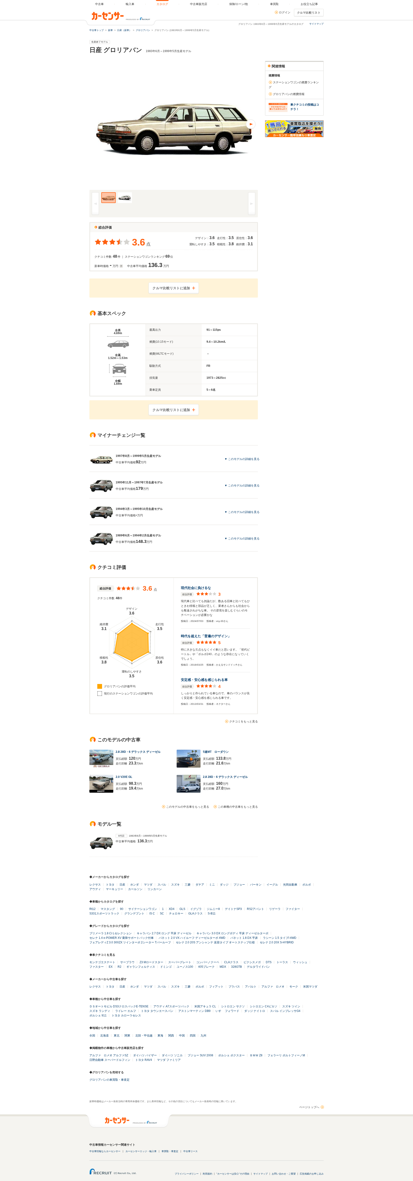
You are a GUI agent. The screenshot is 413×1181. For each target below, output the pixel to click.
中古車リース (190, 1151)
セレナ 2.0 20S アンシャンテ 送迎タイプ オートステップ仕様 (215, 942)
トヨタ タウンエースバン (157, 1011)
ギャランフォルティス (140, 966)
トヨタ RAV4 (143, 1059)
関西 (171, 1035)
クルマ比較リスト (309, 12)
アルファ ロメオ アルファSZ (108, 1055)
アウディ (95, 889)
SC (162, 913)
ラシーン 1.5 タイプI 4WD (279, 937)
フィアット (216, 986)
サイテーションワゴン (142, 909)
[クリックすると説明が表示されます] (120, 266)
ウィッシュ (300, 962)
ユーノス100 (185, 966)
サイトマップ (316, 23)
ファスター (96, 966)
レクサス (95, 884)
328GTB (236, 966)
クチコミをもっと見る (243, 721)
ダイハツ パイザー (145, 1055)
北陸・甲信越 (143, 1035)
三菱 (187, 884)
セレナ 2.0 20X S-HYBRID (277, 942)
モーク (293, 986)
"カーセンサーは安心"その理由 (232, 1173)
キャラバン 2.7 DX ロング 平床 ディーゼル (164, 933)
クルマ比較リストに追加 (171, 288)
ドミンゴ (166, 966)
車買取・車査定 (170, 1151)
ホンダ (134, 884)
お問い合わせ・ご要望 (284, 1173)
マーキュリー (114, 889)
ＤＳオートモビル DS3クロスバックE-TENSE (118, 1006)
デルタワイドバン (258, 966)
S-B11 (212, 913)
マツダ (148, 884)
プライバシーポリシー (187, 1173)
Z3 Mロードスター (151, 962)
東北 (117, 1035)
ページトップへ (309, 1107)
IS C (152, 913)
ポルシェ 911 (98, 1015)
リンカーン (154, 889)
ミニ (212, 884)
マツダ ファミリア (169, 1059)
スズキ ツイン (291, 1006)
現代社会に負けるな (196, 588)
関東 (127, 1035)
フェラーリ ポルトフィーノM (286, 1055)
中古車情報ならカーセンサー (104, 1151)
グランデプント (134, 913)
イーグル (272, 884)
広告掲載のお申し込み (312, 1173)
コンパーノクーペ (207, 962)
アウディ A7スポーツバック (171, 1006)
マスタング (108, 909)
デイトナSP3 (233, 909)
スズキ (175, 884)
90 (121, 909)
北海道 (104, 1035)
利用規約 (207, 1173)
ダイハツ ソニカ (172, 1055)
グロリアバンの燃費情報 (288, 94)
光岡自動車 (290, 884)
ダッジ (224, 884)
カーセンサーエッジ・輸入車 (141, 1151)
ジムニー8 (213, 909)
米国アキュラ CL (205, 1006)
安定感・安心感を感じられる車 (204, 680)
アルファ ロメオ (272, 986)
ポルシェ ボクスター (231, 1055)
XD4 (171, 909)
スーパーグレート (179, 962)
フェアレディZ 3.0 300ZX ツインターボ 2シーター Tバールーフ (130, 942)
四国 (193, 1035)
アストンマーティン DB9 (194, 1011)
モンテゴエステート (102, 962)
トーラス (282, 962)
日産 (122, 884)
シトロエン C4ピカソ (263, 1006)
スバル (162, 884)
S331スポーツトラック (104, 913)
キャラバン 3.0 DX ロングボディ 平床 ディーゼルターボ (232, 933)
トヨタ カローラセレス (126, 1015)
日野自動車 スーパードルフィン (109, 1059)
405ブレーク (206, 966)
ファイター (293, 909)
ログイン (284, 12)
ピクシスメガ (252, 962)
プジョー (239, 884)
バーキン (255, 884)
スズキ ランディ (99, 1011)
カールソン (135, 889)
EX (111, 966)
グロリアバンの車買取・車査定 (109, 1079)
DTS (269, 962)
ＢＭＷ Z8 (256, 1055)
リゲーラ (275, 909)
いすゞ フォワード (227, 1011)
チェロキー (176, 913)
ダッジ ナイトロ (254, 1011)
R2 (119, 966)
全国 (92, 1035)
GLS (182, 909)
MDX (223, 966)
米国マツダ (310, 986)
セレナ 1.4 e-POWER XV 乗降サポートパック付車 (121, 937)
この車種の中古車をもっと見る (238, 806)
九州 (203, 1035)
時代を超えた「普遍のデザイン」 (206, 636)
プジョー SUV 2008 (200, 1055)
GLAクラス (195, 913)
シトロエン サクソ (233, 1006)
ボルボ (306, 884)
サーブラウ (127, 962)
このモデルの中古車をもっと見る (187, 806)
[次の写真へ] (216, 124)
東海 (160, 1035)
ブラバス (234, 986)
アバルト (250, 986)
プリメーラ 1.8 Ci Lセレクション (110, 933)
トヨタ (110, 884)
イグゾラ (196, 909)
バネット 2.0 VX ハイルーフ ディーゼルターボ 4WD (192, 937)
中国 (182, 1035)
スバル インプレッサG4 (285, 1011)
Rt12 (92, 909)
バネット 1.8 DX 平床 (244, 937)
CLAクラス (231, 962)
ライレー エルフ (125, 1011)
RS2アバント (255, 909)
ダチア (200, 884)
